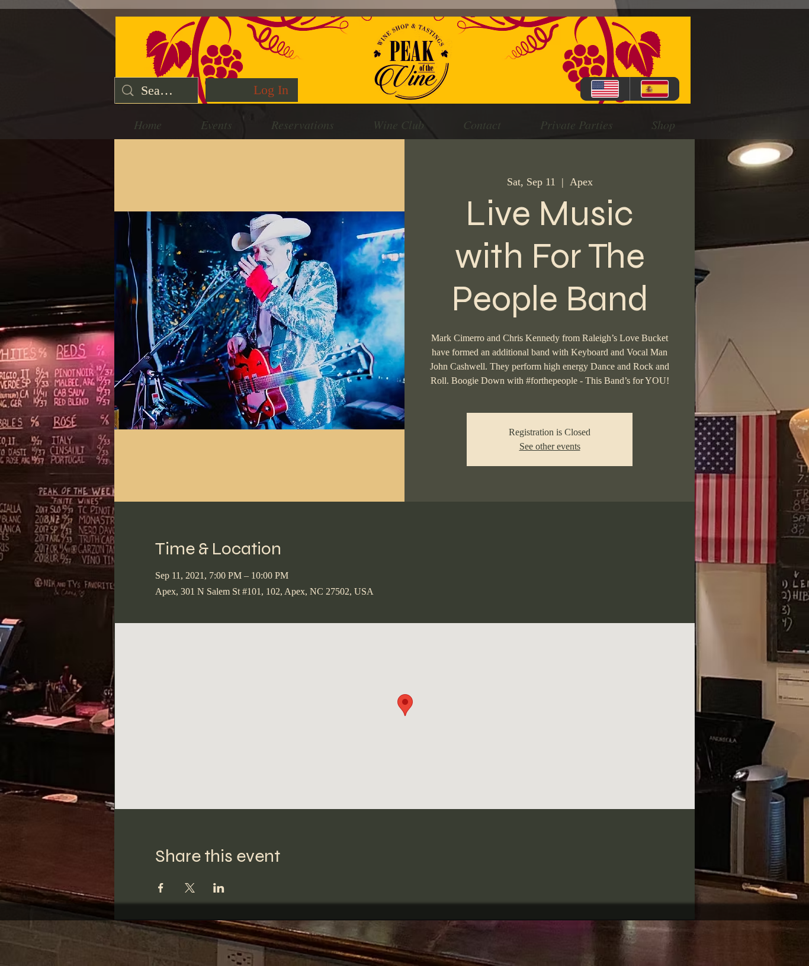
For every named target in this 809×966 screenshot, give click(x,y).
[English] (605, 89)
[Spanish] (654, 89)
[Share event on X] (189, 888)
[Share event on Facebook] (160, 888)
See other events (549, 446)
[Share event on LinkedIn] (218, 888)
